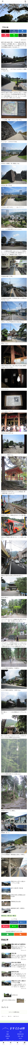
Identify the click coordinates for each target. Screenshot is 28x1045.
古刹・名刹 (20, 1036)
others (20, 1038)
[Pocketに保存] (17, 637)
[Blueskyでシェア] (17, 633)
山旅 (20, 1031)
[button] (22, 35)
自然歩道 (8, 1036)
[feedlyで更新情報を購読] (7, 934)
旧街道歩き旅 (20, 1034)
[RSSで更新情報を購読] (20, 934)
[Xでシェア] (5, 633)
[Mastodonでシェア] (11, 633)
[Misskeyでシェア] (23, 633)
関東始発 (4, 915)
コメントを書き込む (14, 1012)
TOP (7, 1031)
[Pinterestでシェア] (8, 641)
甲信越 (10, 915)
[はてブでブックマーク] (11, 637)
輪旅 (8, 1034)
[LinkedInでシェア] (14, 641)
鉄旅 (15, 915)
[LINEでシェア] (23, 637)
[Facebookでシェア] (5, 637)
